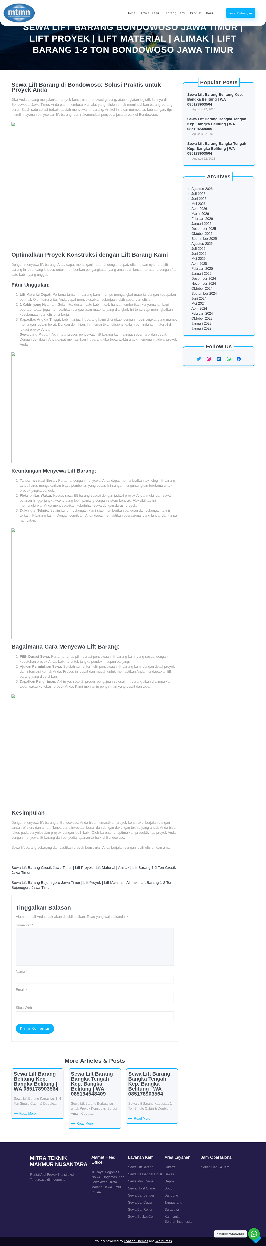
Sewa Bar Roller (140, 1209)
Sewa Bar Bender (141, 1195)
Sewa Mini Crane (141, 1181)
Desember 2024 (203, 279)
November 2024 (203, 284)
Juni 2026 (198, 199)
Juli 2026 (198, 194)
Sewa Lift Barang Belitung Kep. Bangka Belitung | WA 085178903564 (215, 99)
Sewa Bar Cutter (140, 1202)
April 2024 (199, 308)
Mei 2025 (198, 259)
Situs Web (24, 1008)
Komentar (24, 925)
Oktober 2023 (201, 318)
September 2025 (204, 239)
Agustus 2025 (202, 244)
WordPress (163, 1241)
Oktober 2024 (201, 289)
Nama (21, 972)
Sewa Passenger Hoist (145, 1174)
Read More (28, 1114)
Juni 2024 (198, 298)
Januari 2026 (201, 224)
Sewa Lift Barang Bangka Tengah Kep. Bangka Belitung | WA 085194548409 (216, 124)
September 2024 (204, 293)
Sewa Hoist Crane (141, 1188)
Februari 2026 (202, 219)
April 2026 (199, 209)
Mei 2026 (198, 204)
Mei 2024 (198, 303)
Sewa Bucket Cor (141, 1216)
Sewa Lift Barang (140, 1167)
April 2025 (199, 264)
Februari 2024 (202, 313)
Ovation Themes (136, 1241)
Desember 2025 (203, 229)
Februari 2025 (202, 269)
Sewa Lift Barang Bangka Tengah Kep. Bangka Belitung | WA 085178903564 (216, 148)
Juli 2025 (198, 249)
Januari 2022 (201, 328)
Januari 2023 (201, 323)
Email (21, 990)
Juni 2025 (198, 254)
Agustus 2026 (202, 189)
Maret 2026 (200, 214)
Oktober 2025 (201, 234)
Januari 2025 (201, 274)
